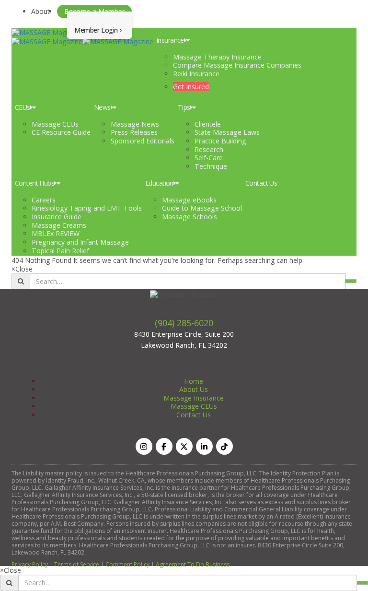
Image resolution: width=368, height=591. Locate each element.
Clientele (208, 124)
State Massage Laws (227, 132)
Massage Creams (59, 225)
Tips (184, 107)
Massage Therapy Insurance (217, 56)
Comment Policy (127, 564)
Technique (211, 166)
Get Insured (191, 86)
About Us (193, 389)
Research (209, 149)
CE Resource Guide (61, 132)
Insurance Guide (56, 216)
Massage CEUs (55, 124)
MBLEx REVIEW (56, 233)
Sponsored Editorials (142, 140)
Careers (44, 199)
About (40, 11)
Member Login (96, 30)
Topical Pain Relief (60, 250)
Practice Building (220, 140)
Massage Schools (189, 216)
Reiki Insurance (196, 73)
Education (159, 183)
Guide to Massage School (202, 208)
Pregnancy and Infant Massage (80, 242)
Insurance (170, 40)
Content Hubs (34, 183)
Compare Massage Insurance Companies (237, 65)
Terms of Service (76, 564)
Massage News (135, 124)
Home (193, 381)
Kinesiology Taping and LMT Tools (87, 208)
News (102, 107)
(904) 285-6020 (184, 323)
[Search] (350, 281)
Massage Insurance (193, 397)
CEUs (22, 107)
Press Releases (134, 132)
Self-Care (209, 157)
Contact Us (261, 183)
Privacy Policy (30, 564)
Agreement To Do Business (193, 564)
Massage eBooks (189, 199)
